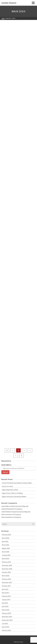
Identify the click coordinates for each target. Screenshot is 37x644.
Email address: (6, 465)
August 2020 (6, 548)
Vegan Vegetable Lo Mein (10, 490)
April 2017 (5, 589)
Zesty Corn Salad (7, 486)
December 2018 (7, 565)
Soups (23, 33)
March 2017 (5, 593)
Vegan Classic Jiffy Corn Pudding (12, 493)
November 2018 (7, 569)
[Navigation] (33, 3)
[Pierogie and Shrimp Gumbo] (18, 279)
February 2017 (6, 596)
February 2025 (6, 535)
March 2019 (5, 559)
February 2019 (6, 562)
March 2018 (5, 576)
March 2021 (5, 545)
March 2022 (5, 538)
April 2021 (5, 541)
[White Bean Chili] (18, 27)
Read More (29, 52)
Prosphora (18, 509)
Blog (3, 243)
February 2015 (6, 630)
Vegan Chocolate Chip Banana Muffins (14, 497)
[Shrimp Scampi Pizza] (18, 67)
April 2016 (5, 606)
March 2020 (5, 552)
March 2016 (5, 610)
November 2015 (7, 617)
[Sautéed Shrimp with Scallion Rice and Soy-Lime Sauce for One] (18, 149)
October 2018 (6, 572)
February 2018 (6, 579)
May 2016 (5, 603)
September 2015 (7, 620)
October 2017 (6, 586)
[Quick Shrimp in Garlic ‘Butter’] (18, 192)
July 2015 (5, 623)
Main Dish (16, 33)
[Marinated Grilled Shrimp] (18, 366)
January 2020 (6, 555)
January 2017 (6, 600)
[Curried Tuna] (18, 408)
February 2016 (6, 613)
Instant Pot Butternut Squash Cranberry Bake (17, 483)
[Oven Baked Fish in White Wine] (18, 321)
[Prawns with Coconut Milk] (18, 237)
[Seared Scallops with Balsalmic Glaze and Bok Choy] (18, 105)
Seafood (24, 74)
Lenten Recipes (6, 33)
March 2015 (5, 627)
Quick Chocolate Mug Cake (19, 506)
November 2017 (7, 582)
